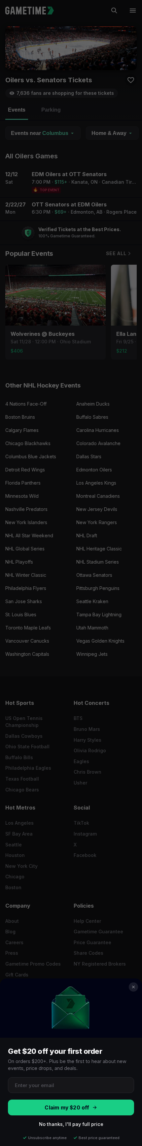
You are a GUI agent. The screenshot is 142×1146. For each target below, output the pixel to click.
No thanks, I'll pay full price (71, 1124)
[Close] (133, 987)
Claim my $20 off (67, 1108)
